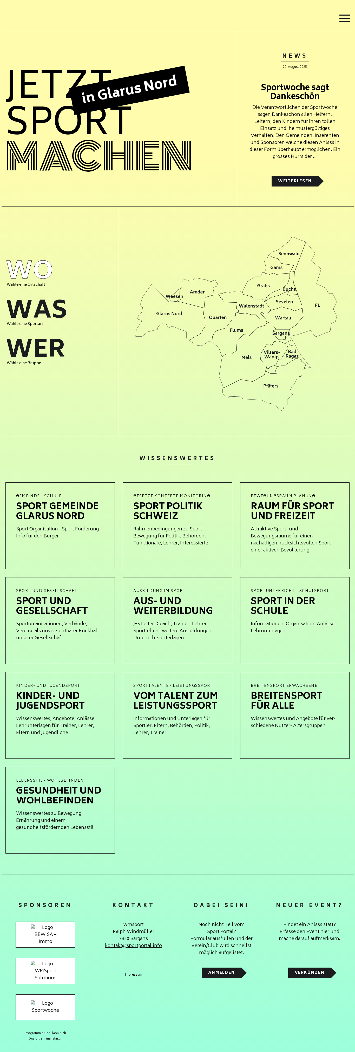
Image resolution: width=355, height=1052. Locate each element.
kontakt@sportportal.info (133, 946)
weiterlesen (295, 181)
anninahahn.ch (51, 1039)
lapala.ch (59, 1033)
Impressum (133, 975)
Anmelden (221, 972)
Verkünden (310, 972)
